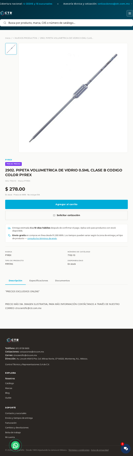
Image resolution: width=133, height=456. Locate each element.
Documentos (62, 280)
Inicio (8, 38)
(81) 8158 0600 (22, 348)
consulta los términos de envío (42, 238)
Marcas (8, 388)
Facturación (11, 422)
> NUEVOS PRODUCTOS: (25, 38)
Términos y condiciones (79, 450)
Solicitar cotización (68, 215)
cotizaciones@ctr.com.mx (32, 351)
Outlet (8, 397)
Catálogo (9, 383)
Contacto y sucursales (15, 413)
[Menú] (130, 13)
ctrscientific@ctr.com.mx (25, 355)
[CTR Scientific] (6, 13)
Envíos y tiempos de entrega (19, 417)
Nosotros (10, 378)
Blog (7, 392)
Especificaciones (38, 280)
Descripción (15, 280)
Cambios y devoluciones (17, 427)
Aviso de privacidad (100, 450)
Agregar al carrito (66, 204)
